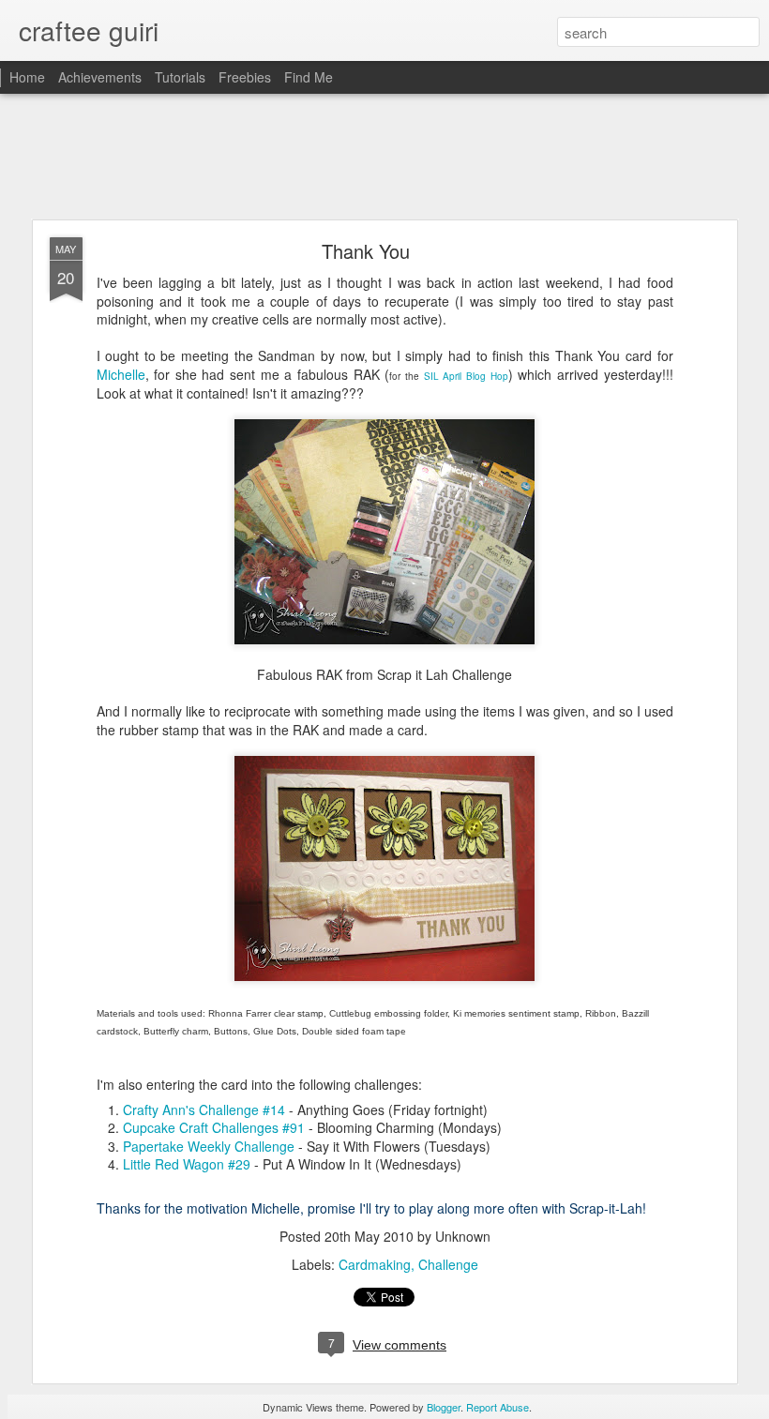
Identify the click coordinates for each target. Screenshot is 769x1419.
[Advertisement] (384, 157)
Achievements (100, 77)
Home (27, 77)
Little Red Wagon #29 (186, 1164)
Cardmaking (375, 1264)
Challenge (448, 1264)
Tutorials (180, 77)
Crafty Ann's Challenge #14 (204, 1109)
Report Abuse (497, 1406)
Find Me (308, 77)
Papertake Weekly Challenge (208, 1146)
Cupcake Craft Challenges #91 (214, 1127)
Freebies (245, 77)
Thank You (366, 250)
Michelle (121, 374)
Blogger (443, 1406)
